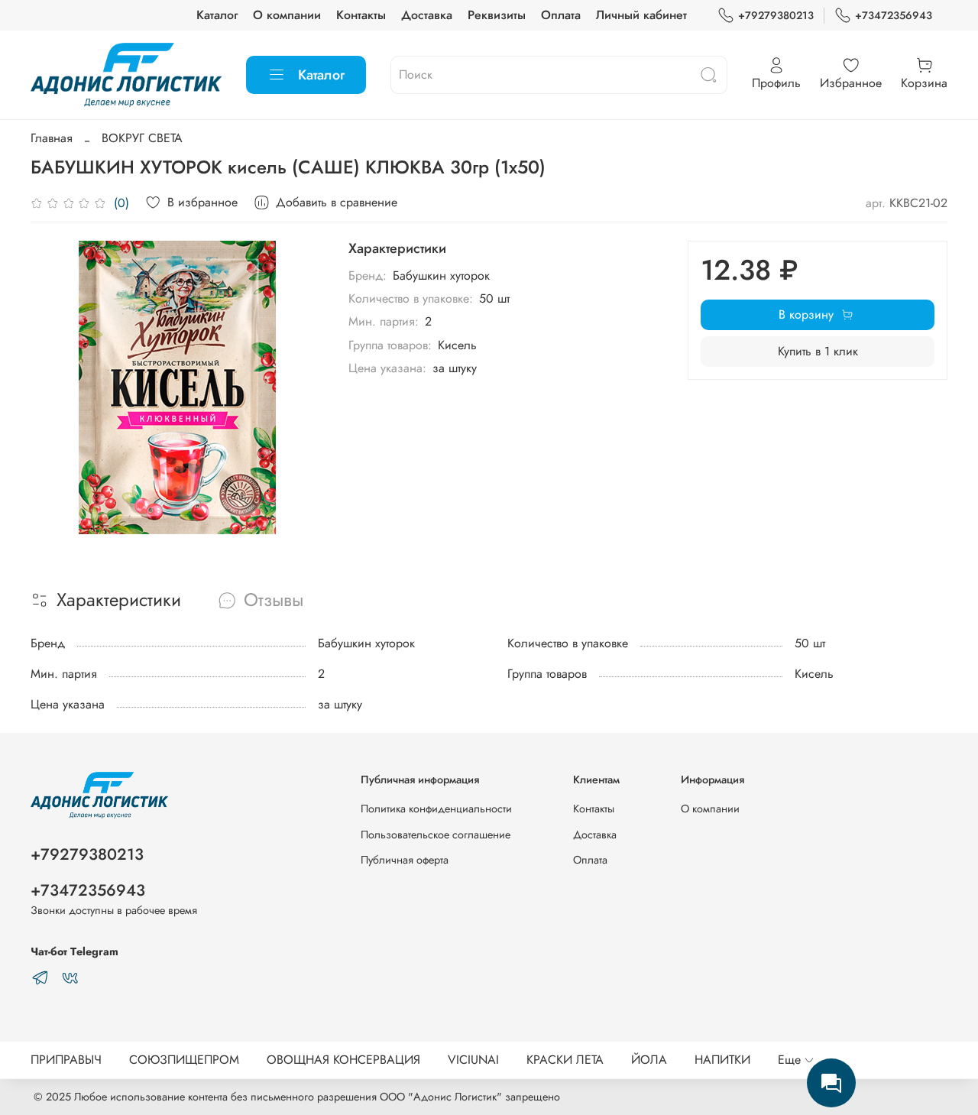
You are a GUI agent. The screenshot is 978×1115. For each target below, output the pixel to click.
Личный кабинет (641, 15)
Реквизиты (497, 15)
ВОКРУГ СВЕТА (142, 138)
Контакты (361, 15)
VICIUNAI (473, 1059)
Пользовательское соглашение (435, 834)
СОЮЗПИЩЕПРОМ (184, 1059)
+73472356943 (893, 15)
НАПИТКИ (722, 1059)
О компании (287, 15)
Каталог (217, 15)
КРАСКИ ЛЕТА (565, 1059)
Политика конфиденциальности (436, 808)
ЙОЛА (649, 1059)
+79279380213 (776, 15)
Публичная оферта (405, 859)
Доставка (426, 15)
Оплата (561, 15)
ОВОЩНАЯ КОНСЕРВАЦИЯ (343, 1059)
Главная (52, 138)
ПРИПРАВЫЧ (66, 1059)
